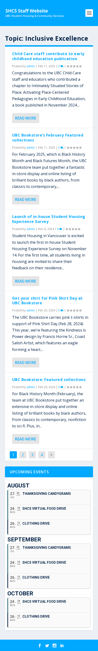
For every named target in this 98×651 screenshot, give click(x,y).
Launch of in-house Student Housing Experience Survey (48, 219)
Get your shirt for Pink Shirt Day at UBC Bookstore (47, 301)
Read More (25, 118)
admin (30, 66)
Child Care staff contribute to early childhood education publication (48, 56)
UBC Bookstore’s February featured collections (47, 138)
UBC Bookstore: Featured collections (49, 379)
